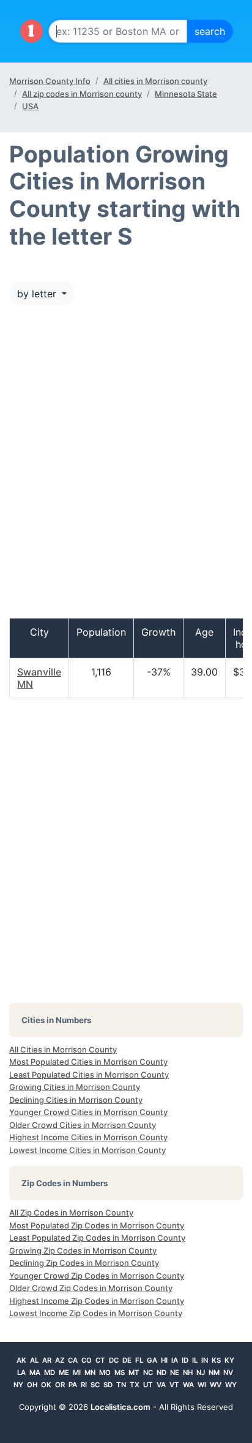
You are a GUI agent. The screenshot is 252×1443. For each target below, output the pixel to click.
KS (216, 1360)
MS (119, 1372)
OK (46, 1384)
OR (60, 1384)
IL (195, 1360)
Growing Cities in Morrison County (74, 1087)
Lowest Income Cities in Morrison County (87, 1150)
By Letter (38, 293)
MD (49, 1372)
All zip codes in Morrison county (82, 94)
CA (73, 1360)
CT (100, 1360)
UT (148, 1384)
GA (152, 1360)
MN (89, 1372)
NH (188, 1372)
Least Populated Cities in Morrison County (89, 1074)
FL (139, 1360)
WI (202, 1384)
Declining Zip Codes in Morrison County (84, 1263)
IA (174, 1360)
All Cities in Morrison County (63, 1049)
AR (46, 1360)
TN (121, 1384)
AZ (59, 1360)
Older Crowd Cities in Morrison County (82, 1125)
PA (73, 1384)
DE (127, 1360)
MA (34, 1372)
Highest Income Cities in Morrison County (88, 1137)
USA (30, 106)
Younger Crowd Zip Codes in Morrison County (96, 1276)
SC (95, 1384)
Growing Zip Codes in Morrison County (83, 1250)
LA (21, 1372)
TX (134, 1384)
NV (228, 1372)
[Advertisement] (126, 467)
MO (105, 1372)
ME (64, 1372)
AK (21, 1360)
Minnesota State (186, 94)
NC (148, 1372)
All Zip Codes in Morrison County (71, 1212)
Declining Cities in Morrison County (76, 1100)
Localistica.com (120, 1407)
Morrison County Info (50, 81)
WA (188, 1384)
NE (174, 1372)
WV (215, 1384)
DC (114, 1360)
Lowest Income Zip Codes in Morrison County (95, 1313)
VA (161, 1384)
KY (229, 1360)
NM (214, 1372)
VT (174, 1384)
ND (161, 1372)
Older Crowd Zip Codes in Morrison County (90, 1288)
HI (164, 1360)
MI (77, 1372)
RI (84, 1384)
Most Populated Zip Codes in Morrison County (96, 1225)
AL (34, 1360)
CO (86, 1360)
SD (108, 1384)
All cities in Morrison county (155, 81)
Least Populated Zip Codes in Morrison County (97, 1238)
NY (18, 1384)
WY (231, 1384)
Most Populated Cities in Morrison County (88, 1062)
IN (204, 1360)
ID (185, 1360)
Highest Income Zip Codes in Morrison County (96, 1301)
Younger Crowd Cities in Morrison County (88, 1112)
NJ (200, 1372)
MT (133, 1372)
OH (32, 1384)
